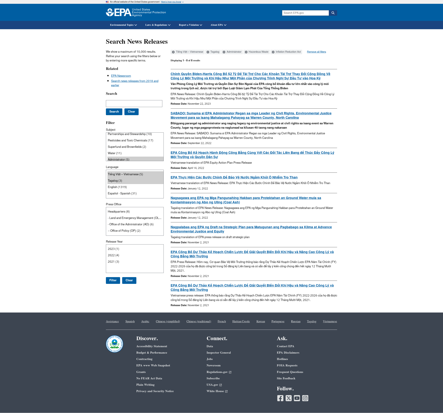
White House (215, 391)
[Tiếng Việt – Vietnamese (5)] (135, 174)
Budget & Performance (151, 352)
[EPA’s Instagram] (305, 398)
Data (210, 346)
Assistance (112, 321)
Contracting (144, 359)
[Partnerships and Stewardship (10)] (135, 134)
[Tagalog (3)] (135, 181)
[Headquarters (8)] (135, 212)
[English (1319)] (135, 187)
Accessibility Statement (151, 346)
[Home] (135, 12)
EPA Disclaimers (288, 352)
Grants (141, 372)
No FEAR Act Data (149, 378)
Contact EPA (285, 346)
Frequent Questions (290, 372)
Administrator (233, 52)
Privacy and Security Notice (155, 391)
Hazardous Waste (258, 52)
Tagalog (214, 52)
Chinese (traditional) (199, 321)
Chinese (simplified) (168, 321)
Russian (295, 321)
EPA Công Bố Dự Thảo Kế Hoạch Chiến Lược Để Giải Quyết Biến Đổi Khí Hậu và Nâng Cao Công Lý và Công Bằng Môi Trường (252, 254)
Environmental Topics (122, 25)
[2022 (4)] (135, 255)
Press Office (113, 204)
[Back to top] (433, 403)
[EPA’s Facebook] (280, 398)
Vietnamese (330, 321)
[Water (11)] (135, 153)
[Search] (333, 13)
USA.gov (212, 385)
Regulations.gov (217, 372)
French (222, 321)
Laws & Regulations (156, 25)
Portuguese (278, 321)
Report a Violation (189, 25)
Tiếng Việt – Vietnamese (189, 52)
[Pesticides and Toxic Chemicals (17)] (135, 140)
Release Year (114, 242)
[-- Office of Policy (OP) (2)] (135, 231)
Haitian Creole (241, 321)
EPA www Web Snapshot (153, 365)
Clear (129, 280)
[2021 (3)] (135, 262)
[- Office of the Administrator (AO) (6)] (135, 224)
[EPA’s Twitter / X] (288, 398)
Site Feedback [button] (286, 378)
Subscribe (213, 378)
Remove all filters (316, 52)
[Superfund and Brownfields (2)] (135, 147)
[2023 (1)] (135, 249)
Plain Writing (145, 385)
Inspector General (219, 352)
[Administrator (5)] (135, 160)
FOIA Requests (287, 365)
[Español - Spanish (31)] (135, 193)
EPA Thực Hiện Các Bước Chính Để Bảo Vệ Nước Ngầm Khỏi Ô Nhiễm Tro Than (234, 177)
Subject (110, 130)
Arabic (145, 321)
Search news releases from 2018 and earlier (134, 83)
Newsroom (214, 365)
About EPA (217, 25)
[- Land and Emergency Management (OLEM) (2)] (135, 218)
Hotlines (282, 359)
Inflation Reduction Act (288, 52)
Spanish (130, 321)
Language (112, 167)
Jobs (210, 359)
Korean (260, 321)
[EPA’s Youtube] (296, 398)
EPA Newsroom (121, 76)
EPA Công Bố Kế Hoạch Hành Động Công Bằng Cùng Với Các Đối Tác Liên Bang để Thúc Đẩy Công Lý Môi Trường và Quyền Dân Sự (252, 155)
